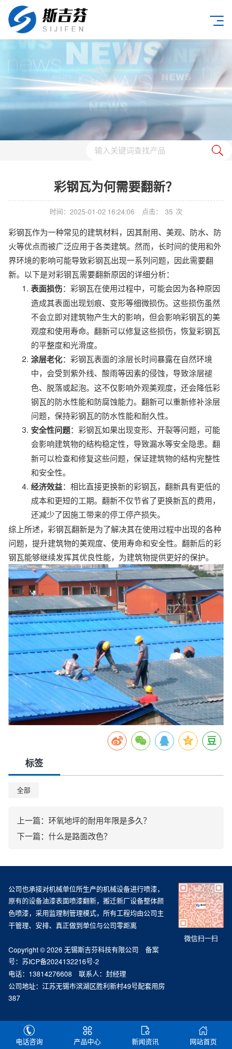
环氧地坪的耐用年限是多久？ (99, 820)
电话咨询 (29, 1041)
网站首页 (203, 1041)
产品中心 (87, 1041)
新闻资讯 (145, 1041)
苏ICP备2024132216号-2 (60, 961)
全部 (23, 790)
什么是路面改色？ (79, 835)
